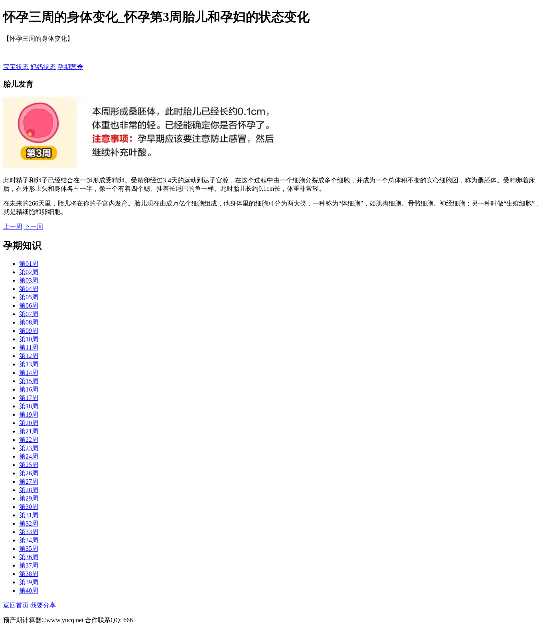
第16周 (28, 389)
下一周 (33, 226)
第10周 (28, 339)
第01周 (28, 263)
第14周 (28, 372)
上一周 (12, 226)
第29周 (28, 498)
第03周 (28, 280)
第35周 (28, 548)
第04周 (28, 288)
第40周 (28, 590)
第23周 (28, 448)
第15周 (28, 381)
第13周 (28, 364)
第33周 (28, 531)
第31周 (28, 515)
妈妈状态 (43, 66)
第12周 (28, 355)
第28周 (28, 490)
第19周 (28, 414)
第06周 (28, 305)
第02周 (28, 272)
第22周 (28, 439)
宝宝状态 (16, 66)
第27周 (28, 481)
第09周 (28, 330)
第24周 (28, 456)
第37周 (28, 565)
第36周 (28, 557)
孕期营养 (70, 66)
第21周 (28, 431)
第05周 (28, 297)
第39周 (28, 582)
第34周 (28, 540)
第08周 (28, 322)
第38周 (28, 573)
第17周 (28, 397)
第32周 (28, 523)
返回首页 (16, 605)
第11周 (28, 347)
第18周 (28, 406)
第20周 (28, 422)
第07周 (28, 314)
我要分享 (43, 605)
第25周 (28, 464)
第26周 (28, 473)
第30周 (28, 506)
